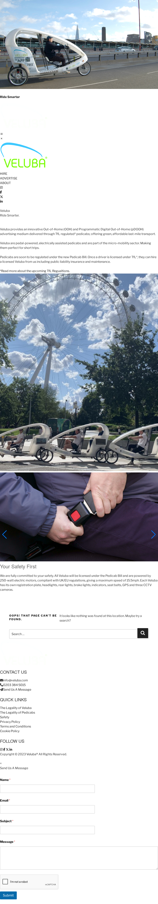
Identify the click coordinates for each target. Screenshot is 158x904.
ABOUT (5, 183)
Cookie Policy (9, 731)
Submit (8, 895)
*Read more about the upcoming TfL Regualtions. (35, 271)
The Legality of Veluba (16, 708)
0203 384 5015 (14, 685)
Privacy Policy (10, 722)
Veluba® (32, 754)
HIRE (3, 174)
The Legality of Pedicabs (17, 712)
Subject (6, 821)
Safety (4, 717)
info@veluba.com (15, 680)
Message (7, 842)
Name (5, 780)
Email (5, 800)
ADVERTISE (8, 178)
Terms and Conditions (15, 726)
